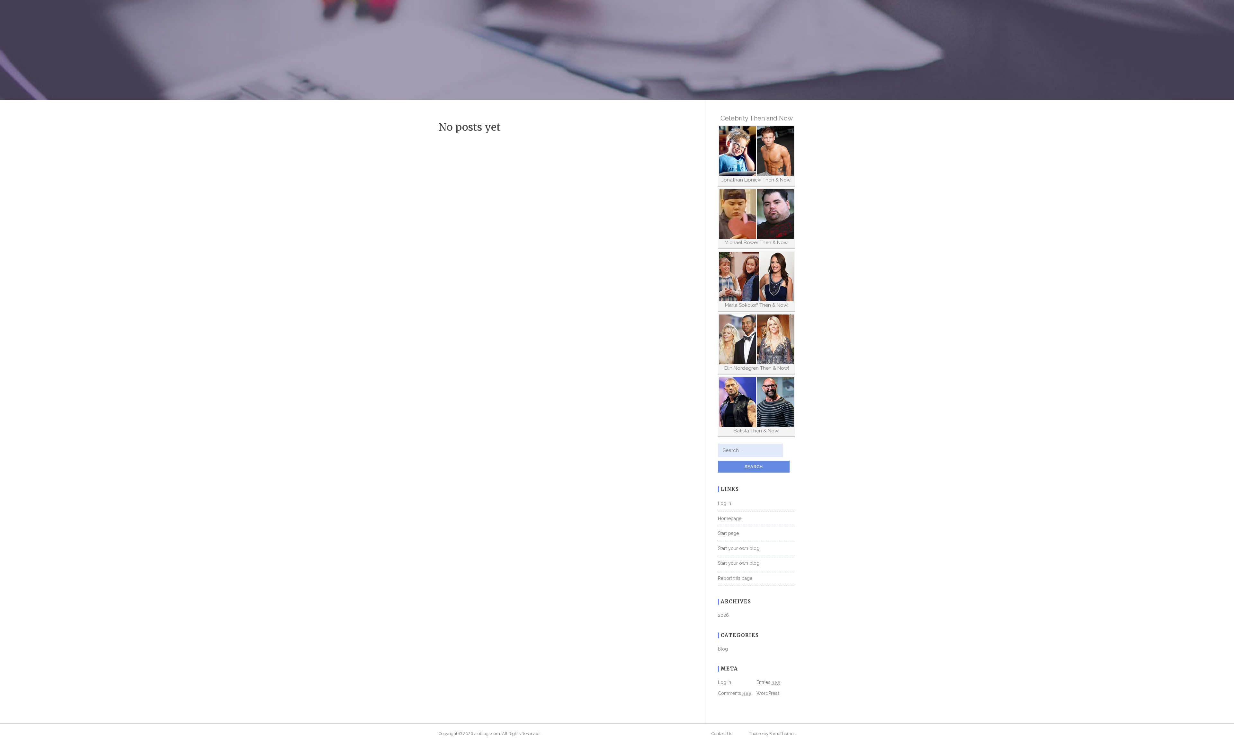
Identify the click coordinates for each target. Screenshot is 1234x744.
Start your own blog (738, 548)
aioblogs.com (487, 733)
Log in (724, 503)
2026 (723, 615)
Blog (723, 648)
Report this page (735, 578)
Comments (734, 693)
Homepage (729, 518)
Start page (728, 533)
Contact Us (721, 733)
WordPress (768, 693)
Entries (768, 682)
